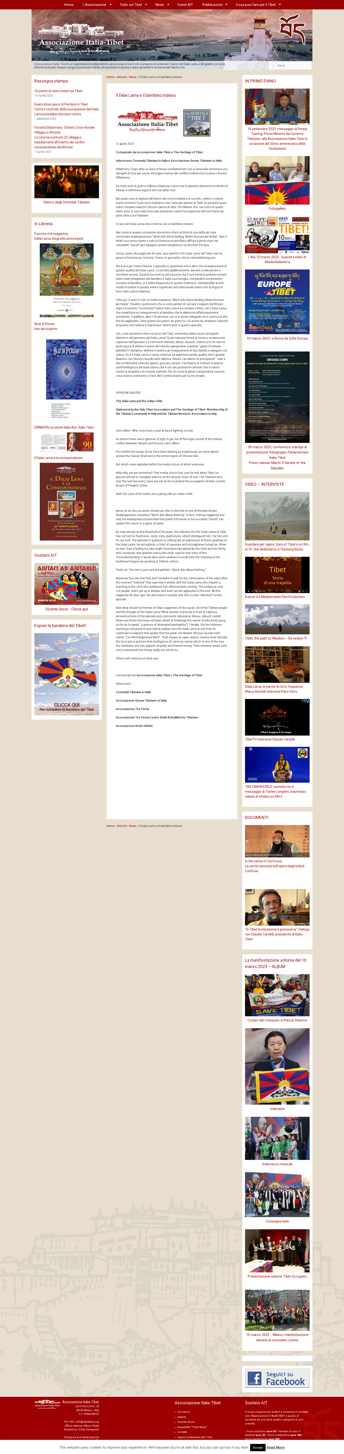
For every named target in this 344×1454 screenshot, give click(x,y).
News (159, 5)
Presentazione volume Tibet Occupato (277, 1276)
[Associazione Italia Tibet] (172, 39)
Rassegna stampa (51, 80)
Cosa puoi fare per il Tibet (256, 5)
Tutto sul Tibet (131, 5)
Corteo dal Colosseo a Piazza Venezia (277, 1020)
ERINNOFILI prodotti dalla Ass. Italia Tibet (64, 427)
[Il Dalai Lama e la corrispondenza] (66, 502)
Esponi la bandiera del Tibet (195, 1437)
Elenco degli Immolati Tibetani (67, 202)
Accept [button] (258, 1447)
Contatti (182, 1432)
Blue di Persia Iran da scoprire (45, 326)
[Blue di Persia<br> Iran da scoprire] (66, 377)
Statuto (182, 1417)
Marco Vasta (91, 1425)
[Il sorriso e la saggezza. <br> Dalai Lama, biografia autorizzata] (66, 280)
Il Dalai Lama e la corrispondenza (58, 458)
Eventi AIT (185, 5)
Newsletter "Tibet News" (192, 1427)
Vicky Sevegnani (89, 1429)
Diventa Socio (186, 1422)
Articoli (121, 77)
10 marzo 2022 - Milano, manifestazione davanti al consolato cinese (277, 1337)
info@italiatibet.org (87, 1421)
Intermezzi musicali (277, 1164)
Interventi (277, 1109)
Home (68, 5)
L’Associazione (94, 5)
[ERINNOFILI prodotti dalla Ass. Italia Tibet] (66, 441)
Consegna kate (277, 1221)
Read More (276, 1447)
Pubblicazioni (212, 5)
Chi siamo (184, 1411)
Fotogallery (277, 208)
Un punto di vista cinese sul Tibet (58, 91)
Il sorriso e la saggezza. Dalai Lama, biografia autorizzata (58, 236)
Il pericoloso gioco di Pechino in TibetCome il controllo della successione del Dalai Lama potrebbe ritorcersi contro (66, 109)
